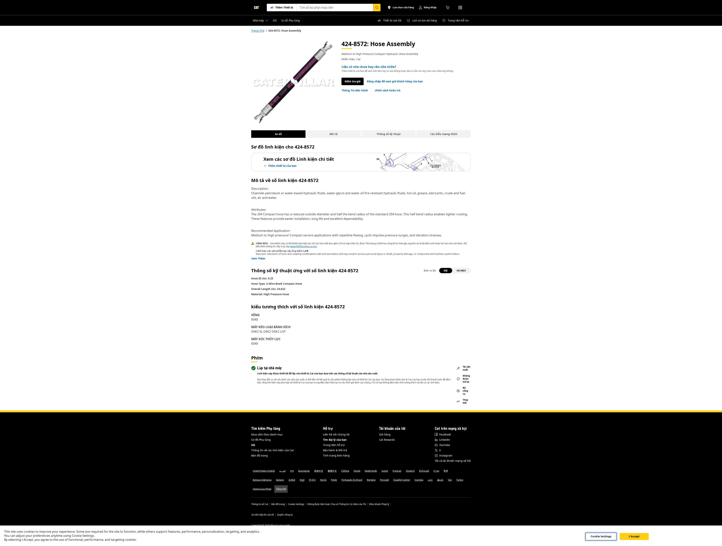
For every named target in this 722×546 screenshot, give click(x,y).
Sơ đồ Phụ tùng (261, 439)
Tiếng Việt (281, 489)
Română (371, 480)
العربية (282, 470)
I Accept (634, 536)
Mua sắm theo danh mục (267, 434)
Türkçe (459, 480)
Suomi (384, 470)
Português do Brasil (351, 480)
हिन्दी (446, 470)
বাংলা (292, 470)
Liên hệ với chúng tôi (336, 434)
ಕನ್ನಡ (302, 480)
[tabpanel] (293, 82)
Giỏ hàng (385, 434)
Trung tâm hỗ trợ (334, 445)
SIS (253, 445)
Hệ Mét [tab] (461, 270)
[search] (377, 7)
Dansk (357, 470)
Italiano (280, 480)
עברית (436, 470)
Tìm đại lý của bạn (335, 439)
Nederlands (371, 470)
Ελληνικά (424, 470)
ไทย (450, 480)
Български (304, 470)
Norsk (323, 480)
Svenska (419, 480)
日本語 (291, 480)
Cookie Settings (296, 504)
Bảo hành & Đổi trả (335, 450)
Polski (334, 480)
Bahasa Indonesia (262, 480)
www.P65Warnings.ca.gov (303, 246)
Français (397, 470)
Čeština (345, 470)
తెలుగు (440, 480)
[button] (395, 81)
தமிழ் (430, 480)
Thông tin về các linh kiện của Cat (272, 450)
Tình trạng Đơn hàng (336, 455)
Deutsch (410, 470)
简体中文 (318, 470)
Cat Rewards (387, 439)
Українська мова (262, 489)
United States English (264, 470)
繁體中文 (332, 470)
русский (384, 480)
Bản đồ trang (259, 455)
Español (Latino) (401, 480)
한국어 (312, 480)
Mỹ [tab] (446, 270)
